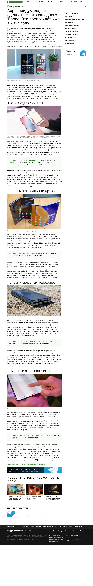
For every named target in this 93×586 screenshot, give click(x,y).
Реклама (83, 531)
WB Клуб (60, 2)
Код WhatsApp (69, 43)
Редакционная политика (54, 535)
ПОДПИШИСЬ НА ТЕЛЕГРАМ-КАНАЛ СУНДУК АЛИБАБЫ (31, 342)
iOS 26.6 (69, 2)
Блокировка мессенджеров (46, 526)
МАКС (27, 2)
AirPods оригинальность (72, 34)
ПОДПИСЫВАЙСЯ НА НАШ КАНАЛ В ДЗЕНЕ (27, 253)
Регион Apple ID (70, 22)
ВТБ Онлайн (63, 526)
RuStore (42, 2)
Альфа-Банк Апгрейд (71, 31)
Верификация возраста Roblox (74, 19)
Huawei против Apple (13, 464)
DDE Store (78, 2)
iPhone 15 (23, 464)
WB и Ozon (68, 16)
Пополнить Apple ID (14, 2)
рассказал (28, 89)
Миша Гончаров (74, 535)
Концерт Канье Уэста (26, 526)
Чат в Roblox (11, 526)
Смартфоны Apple (32, 464)
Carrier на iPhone (70, 28)
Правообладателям (53, 541)
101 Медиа (75, 536)
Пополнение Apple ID (71, 40)
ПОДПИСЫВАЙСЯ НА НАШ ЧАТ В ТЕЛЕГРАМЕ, (27, 436)
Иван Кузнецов (50, 25)
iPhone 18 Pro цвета (71, 37)
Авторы (60, 531)
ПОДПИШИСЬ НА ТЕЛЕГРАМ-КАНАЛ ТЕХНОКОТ (28, 160)
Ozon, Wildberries (75, 526)
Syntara (51, 2)
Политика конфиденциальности (56, 537)
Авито (34, 2)
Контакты (76, 531)
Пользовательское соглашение (56, 539)
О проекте (68, 531)
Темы (55, 531)
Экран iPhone (42, 464)
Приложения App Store (72, 25)
